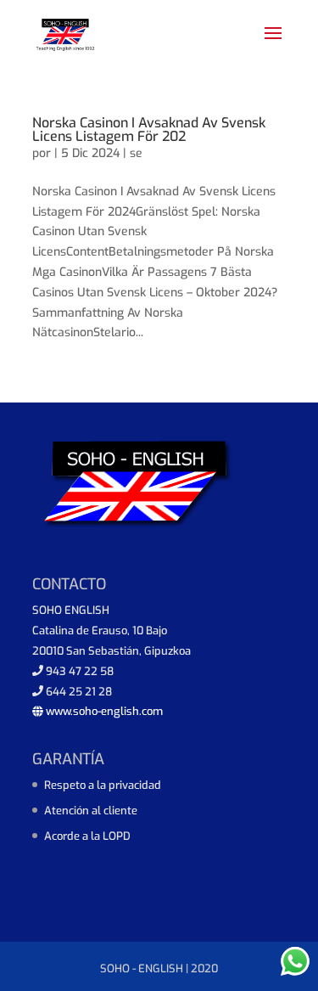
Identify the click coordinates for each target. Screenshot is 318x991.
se (136, 153)
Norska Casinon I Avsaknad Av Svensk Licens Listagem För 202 (148, 129)
